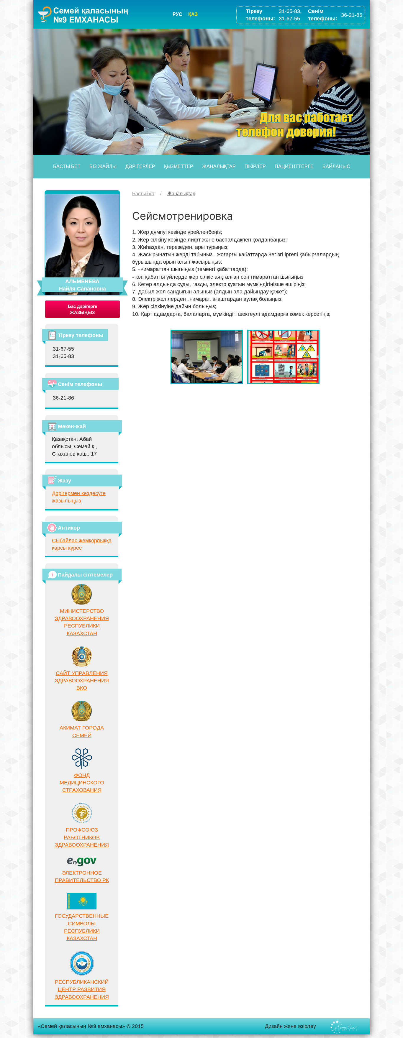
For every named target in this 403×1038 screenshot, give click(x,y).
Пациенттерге (294, 166)
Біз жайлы (103, 166)
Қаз (193, 14)
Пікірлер (255, 166)
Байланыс (336, 166)
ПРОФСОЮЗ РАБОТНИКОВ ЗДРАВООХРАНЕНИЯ (82, 837)
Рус (177, 14)
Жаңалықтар (219, 166)
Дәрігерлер (140, 166)
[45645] (207, 356)
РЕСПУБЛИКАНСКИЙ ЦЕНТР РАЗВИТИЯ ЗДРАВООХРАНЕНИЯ (82, 989)
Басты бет (67, 166)
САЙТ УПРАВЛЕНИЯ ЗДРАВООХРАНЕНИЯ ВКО (82, 680)
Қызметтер (178, 166)
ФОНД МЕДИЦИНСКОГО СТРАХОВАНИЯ (82, 782)
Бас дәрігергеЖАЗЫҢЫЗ (82, 309)
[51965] (283, 356)
